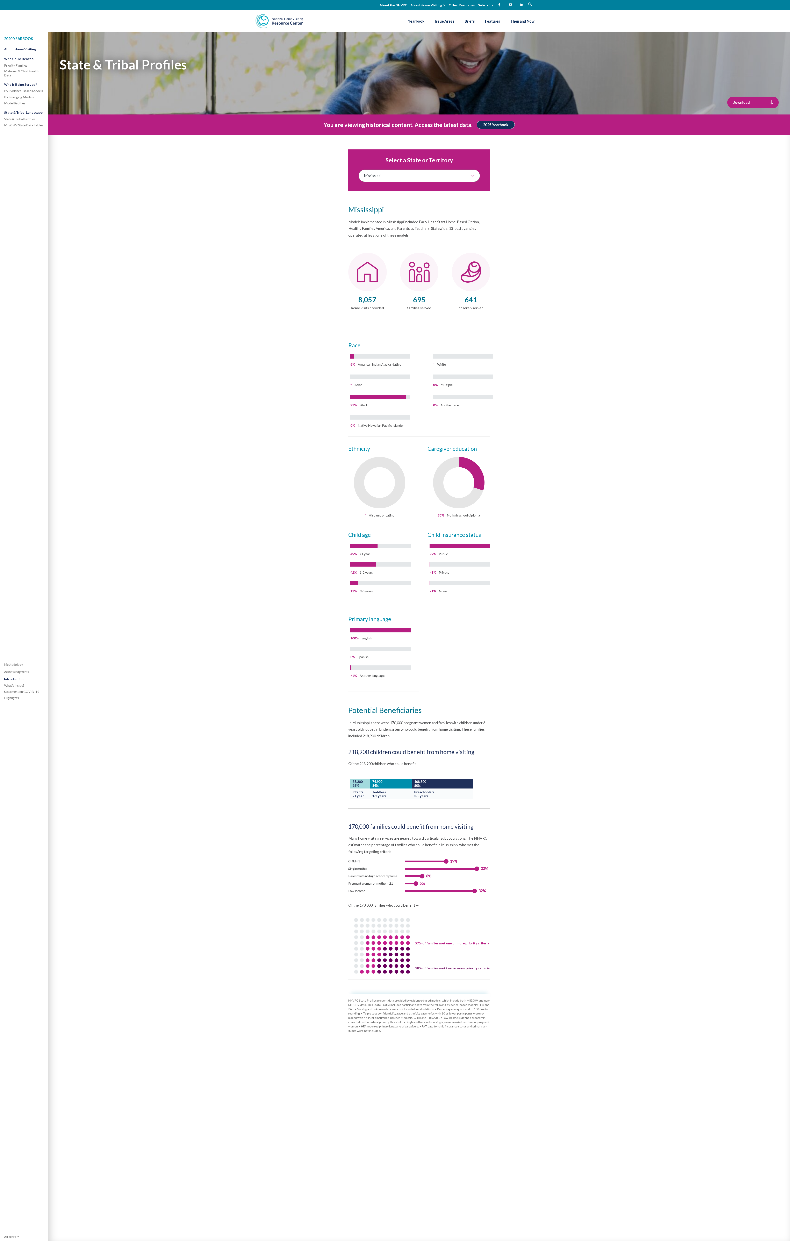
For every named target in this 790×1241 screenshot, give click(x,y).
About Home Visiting (20, 49)
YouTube (510, 4)
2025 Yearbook (495, 124)
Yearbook (416, 21)
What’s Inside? (14, 685)
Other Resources (462, 5)
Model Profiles (14, 103)
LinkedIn (521, 4)
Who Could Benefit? (19, 59)
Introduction (13, 679)
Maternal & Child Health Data (21, 73)
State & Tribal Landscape (23, 112)
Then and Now (522, 21)
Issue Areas (444, 21)
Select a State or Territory (419, 160)
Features (492, 21)
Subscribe (485, 5)
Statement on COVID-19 (21, 691)
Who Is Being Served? (20, 84)
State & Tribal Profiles (19, 119)
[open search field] (530, 4)
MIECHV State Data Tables (23, 125)
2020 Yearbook (18, 38)
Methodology (13, 664)
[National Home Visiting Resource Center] (279, 21)
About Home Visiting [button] (426, 5)
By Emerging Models (19, 97)
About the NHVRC (393, 5)
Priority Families (15, 65)
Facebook (499, 4)
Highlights (11, 698)
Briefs (470, 21)
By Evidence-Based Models (23, 91)
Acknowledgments (16, 672)
